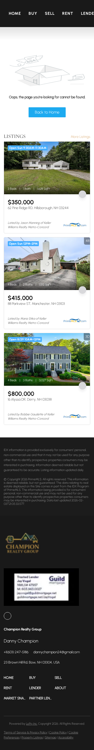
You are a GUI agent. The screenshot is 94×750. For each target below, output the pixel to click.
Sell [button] (50, 13)
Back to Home (47, 112)
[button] (16, 677)
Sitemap (50, 737)
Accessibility (65, 737)
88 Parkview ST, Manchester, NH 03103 (36, 304)
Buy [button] (33, 13)
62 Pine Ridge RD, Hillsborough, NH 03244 (38, 208)
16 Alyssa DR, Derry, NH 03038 (30, 399)
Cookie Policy (58, 732)
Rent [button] (67, 13)
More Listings (80, 137)
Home (15, 13)
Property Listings (32, 737)
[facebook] (7, 616)
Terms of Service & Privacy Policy (25, 732)
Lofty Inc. (31, 723)
